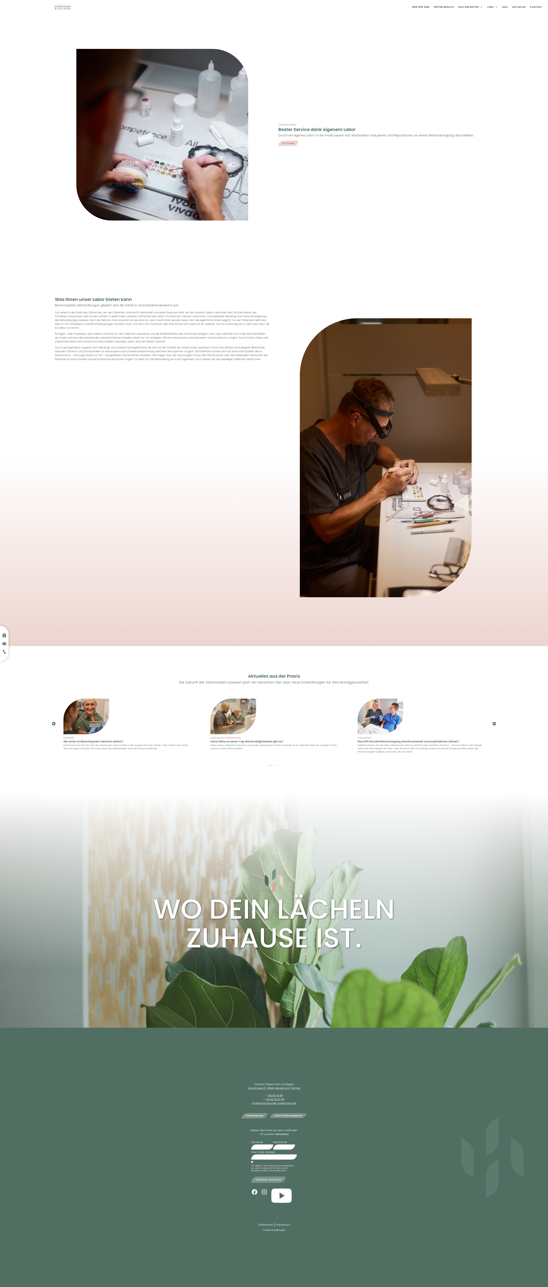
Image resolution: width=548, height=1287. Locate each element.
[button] (54, 723)
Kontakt (536, 7)
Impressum (283, 1224)
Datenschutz (266, 1224)
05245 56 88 (275, 1095)
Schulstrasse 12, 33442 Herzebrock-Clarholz (274, 1088)
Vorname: (257, 1142)
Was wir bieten (468, 7)
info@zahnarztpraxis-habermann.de (274, 1103)
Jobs (490, 7)
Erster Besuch (444, 7)
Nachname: (280, 1142)
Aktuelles (519, 7)
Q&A (505, 7)
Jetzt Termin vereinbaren (288, 1115)
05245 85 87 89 (275, 1099)
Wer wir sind (421, 7)
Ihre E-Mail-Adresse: (263, 1152)
